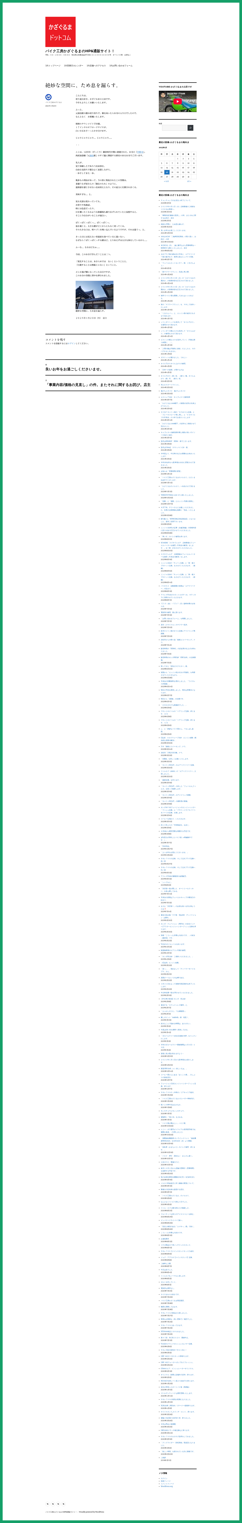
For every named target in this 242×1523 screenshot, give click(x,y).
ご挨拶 (163, 1458)
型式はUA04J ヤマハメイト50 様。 (175, 447)
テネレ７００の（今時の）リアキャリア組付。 (178, 1092)
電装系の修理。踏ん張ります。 (172, 612)
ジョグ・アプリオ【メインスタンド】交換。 (177, 1257)
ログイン (72, 343)
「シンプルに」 (166, 882)
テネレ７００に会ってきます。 (172, 1325)
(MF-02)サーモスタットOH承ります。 (175, 1356)
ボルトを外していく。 (169, 1282)
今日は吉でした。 (167, 1270)
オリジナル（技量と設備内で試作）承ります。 (178, 1375)
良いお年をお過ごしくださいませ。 (174, 230)
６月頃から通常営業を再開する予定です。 (176, 831)
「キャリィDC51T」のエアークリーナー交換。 (178, 765)
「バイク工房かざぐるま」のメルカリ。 (175, 1196)
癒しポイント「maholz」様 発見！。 (175, 1017)
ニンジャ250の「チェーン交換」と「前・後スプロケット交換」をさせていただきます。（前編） (178, 577)
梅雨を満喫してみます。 (170, 1307)
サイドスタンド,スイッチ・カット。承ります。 (178, 1412)
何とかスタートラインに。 (170, 385)
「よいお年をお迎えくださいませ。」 (175, 852)
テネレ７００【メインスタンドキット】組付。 (178, 1251)
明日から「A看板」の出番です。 (173, 699)
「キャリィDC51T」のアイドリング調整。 (176, 795)
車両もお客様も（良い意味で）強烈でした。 (177, 1319)
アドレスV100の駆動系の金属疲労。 (174, 876)
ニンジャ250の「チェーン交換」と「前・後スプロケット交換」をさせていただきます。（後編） (178, 565)
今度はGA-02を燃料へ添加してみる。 (175, 1030)
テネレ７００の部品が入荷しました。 (175, 1313)
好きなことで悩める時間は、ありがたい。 (176, 1023)
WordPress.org (167, 1486)
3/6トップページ (52, 65)
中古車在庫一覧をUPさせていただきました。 (177, 993)
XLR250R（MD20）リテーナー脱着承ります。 (178, 1406)
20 (167, 172)
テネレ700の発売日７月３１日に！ (174, 1350)
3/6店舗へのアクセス (96, 65)
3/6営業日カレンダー (73, 65)
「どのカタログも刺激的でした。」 (174, 705)
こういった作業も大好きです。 (172, 1233)
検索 (160, 124)
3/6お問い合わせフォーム (121, 65)
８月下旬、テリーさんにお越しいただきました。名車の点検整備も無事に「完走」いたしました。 (178, 510)
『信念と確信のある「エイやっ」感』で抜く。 (178, 1226)
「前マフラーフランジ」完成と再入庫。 (175, 272)
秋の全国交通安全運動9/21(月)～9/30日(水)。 (178, 1177)
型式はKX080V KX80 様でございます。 (177, 441)
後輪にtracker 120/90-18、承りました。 (176, 1418)
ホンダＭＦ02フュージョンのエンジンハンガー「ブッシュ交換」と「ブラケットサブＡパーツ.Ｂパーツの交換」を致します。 (178, 810)
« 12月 (166, 181)
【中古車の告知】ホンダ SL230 (173, 999)
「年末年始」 (166, 846)
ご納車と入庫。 (166, 1263)
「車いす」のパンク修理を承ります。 (175, 536)
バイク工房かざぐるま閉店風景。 (173, 1301)
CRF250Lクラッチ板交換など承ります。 (176, 1430)
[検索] (190, 128)
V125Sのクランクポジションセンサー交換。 (177, 1344)
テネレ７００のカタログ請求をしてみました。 (178, 1436)
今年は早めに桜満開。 (169, 1424)
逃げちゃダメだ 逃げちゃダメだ (173, 391)
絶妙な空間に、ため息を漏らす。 (173, 224)
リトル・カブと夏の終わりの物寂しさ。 (175, 1208)
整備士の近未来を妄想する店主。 (173, 1189)
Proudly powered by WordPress (91, 1512)
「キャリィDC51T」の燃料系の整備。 (175, 801)
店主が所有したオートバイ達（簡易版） (175, 1387)
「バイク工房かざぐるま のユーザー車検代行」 (178, 1098)
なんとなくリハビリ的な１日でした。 (175, 1202)
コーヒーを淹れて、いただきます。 (174, 819)
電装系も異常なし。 (168, 1288)
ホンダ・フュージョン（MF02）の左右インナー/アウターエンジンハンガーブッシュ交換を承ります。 (178, 926)
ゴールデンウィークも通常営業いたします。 (177, 1393)
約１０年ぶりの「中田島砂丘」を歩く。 (175, 825)
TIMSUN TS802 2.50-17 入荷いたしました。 (178, 495)
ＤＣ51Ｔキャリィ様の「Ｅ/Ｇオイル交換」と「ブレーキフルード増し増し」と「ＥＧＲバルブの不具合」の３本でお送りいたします (178, 414)
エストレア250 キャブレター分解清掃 (175, 397)
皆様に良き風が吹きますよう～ (172, 1053)
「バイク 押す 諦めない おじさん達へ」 (177, 1156)
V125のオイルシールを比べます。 (173, 944)
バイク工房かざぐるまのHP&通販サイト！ (80, 51)
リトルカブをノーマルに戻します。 (174, 1276)
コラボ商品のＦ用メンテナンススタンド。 (176, 1245)
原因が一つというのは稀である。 (173, 978)
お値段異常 (165, 1239)
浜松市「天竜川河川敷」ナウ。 (172, 753)
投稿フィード (166, 1481)
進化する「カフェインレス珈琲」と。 (175, 1005)
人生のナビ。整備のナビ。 (170, 1162)
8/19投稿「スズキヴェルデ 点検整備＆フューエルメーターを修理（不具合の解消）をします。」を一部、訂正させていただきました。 (178, 545)
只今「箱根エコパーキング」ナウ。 (174, 746)
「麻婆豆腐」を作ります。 (170, 780)
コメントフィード (167, 1484)
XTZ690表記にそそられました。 (173, 1331)
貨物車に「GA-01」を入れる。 (172, 1117)
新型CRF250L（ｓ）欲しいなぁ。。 (174, 1068)
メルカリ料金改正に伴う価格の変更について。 (178, 1183)
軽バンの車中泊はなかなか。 (171, 1105)
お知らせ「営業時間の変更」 (171, 471)
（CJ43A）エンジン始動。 (170, 963)
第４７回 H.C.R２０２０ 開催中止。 (175, 1338)
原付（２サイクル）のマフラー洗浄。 (175, 625)
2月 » (189, 181)
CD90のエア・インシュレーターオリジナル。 (178, 1368)
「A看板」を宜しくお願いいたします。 (175, 759)
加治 (92, 156)
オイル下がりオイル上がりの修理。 (174, 364)
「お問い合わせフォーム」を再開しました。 (177, 618)
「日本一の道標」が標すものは (172, 370)
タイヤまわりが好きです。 (170, 1294)
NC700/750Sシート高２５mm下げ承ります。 (178, 1381)
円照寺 (140, 152)
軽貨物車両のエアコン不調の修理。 (174, 950)
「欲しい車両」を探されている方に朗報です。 (178, 1451)
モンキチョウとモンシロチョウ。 (173, 1111)
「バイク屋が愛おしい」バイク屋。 (174, 1123)
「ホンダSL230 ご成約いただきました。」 (177, 956)
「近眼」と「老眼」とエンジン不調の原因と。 (178, 501)
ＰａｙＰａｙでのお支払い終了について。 (176, 200)
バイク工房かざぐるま (53, 102)
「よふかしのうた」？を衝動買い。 (174, 1011)
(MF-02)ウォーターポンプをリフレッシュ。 (177, 1362)
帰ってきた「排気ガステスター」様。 (175, 666)
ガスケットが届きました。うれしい (174, 357)
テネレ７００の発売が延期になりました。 (176, 1399)
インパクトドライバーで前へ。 (172, 1220)
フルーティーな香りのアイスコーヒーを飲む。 (178, 1214)
